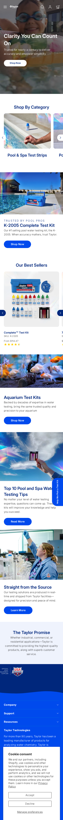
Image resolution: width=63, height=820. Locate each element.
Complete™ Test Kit (16, 332)
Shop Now (15, 63)
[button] (5, 7)
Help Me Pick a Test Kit (57, 492)
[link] (50, 7)
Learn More (18, 610)
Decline (29, 803)
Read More (18, 521)
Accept (30, 795)
